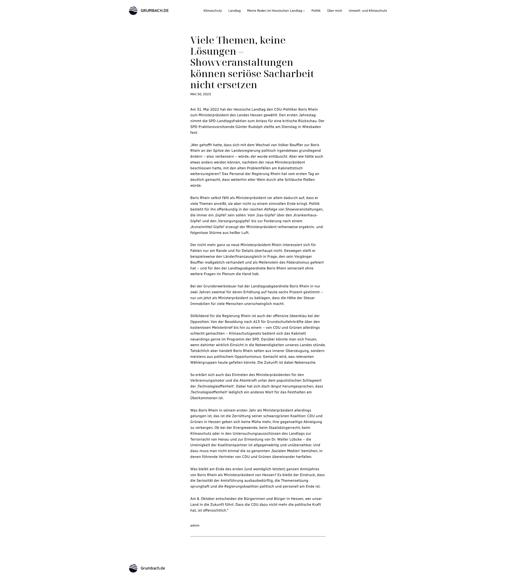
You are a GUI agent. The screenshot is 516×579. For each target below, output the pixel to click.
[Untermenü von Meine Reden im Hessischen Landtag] (304, 11)
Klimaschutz (213, 11)
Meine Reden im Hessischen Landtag (274, 11)
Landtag (234, 11)
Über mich (334, 11)
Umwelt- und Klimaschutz (368, 11)
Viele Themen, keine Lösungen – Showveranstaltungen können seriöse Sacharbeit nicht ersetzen (252, 62)
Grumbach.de (155, 10)
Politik (316, 11)
